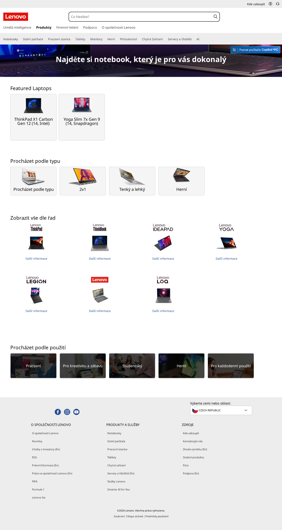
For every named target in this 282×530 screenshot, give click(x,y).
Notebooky (114, 433)
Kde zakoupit (191, 433)
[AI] (201, 39)
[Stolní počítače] (45, 39)
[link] (277, 5)
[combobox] (140, 16)
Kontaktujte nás (193, 441)
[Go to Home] (15, 17)
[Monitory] (104, 39)
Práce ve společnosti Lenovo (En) (52, 473)
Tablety (111, 457)
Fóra (185, 465)
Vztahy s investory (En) (46, 449)
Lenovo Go (38, 497)
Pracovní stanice (117, 449)
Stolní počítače (116, 441)
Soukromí (119, 516)
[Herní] (116, 39)
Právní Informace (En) (45, 465)
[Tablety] (87, 39)
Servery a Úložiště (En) (120, 473)
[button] (270, 3)
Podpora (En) (191, 473)
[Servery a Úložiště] (193, 39)
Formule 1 (38, 489)
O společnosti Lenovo (45, 433)
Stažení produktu (193, 457)
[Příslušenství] (138, 39)
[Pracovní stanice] (72, 39)
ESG (34, 457)
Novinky (37, 441)
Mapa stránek (135, 516)
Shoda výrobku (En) (195, 449)
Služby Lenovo (116, 481)
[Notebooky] (19, 39)
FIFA (34, 481)
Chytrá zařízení (116, 465)
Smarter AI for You (118, 489)
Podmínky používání (157, 516)
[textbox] (221, 410)
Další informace (36, 258)
